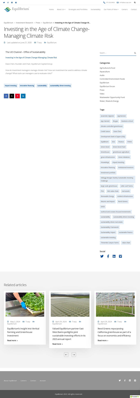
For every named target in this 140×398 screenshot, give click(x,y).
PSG (102, 191)
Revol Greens (123, 201)
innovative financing (27, 86)
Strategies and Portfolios (78, 9)
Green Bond (105, 147)
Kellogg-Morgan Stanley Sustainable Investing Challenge (117, 179)
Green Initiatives (124, 157)
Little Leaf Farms (127, 186)
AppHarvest (121, 116)
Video (102, 94)
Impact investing (11, 86)
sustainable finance (125, 232)
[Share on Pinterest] (17, 96)
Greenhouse (105, 152)
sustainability (42, 86)
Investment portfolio (108, 173)
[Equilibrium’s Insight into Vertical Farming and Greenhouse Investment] (25, 304)
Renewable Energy (107, 196)
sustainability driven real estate (112, 222)
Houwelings (105, 162)
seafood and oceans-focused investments (116, 212)
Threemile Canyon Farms (110, 243)
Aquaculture (105, 71)
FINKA (129, 142)
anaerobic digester (107, 116)
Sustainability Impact (108, 232)
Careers (125, 9)
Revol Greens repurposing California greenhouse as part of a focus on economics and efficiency (114, 332)
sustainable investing (108, 237)
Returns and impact (108, 201)
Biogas (115, 121)
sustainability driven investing (60, 86)
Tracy (39, 42)
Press (102, 90)
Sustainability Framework (110, 227)
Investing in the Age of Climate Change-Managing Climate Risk (31, 57)
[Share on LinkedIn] (23, 96)
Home (51, 9)
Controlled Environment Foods (112, 79)
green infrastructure (108, 157)
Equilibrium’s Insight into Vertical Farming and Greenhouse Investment (23, 332)
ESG (113, 142)
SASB (103, 207)
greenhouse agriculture (121, 152)
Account (43, 380)
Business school (127, 121)
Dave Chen (117, 131)
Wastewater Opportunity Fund (112, 97)
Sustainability (96, 9)
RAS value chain (112, 191)
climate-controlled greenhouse (111, 126)
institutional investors (125, 167)
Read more (11, 340)
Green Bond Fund (119, 147)
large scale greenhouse (109, 186)
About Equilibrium (10, 380)
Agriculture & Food (107, 68)
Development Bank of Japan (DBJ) (113, 136)
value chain (126, 243)
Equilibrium (51, 42)
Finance (121, 142)
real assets (126, 191)
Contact (134, 9)
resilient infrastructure (125, 196)
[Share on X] (12, 96)
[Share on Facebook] (6, 96)
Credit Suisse (105, 131)
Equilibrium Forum (107, 86)
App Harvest (105, 121)
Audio (102, 75)
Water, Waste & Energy (109, 101)
